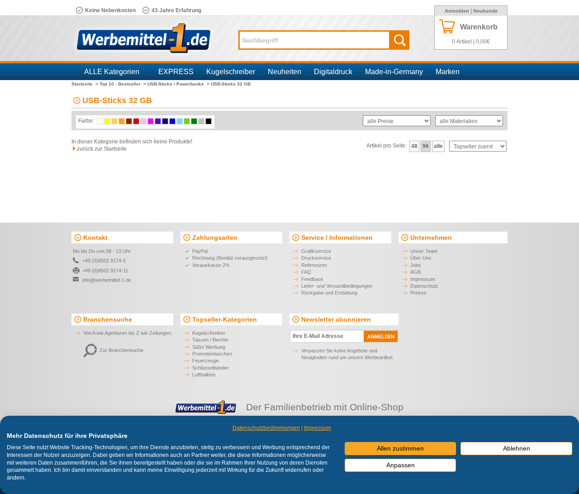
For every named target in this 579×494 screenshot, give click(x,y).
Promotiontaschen (212, 353)
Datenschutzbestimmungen (266, 428)
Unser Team (423, 251)
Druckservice (316, 258)
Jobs (415, 265)
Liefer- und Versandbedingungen (336, 286)
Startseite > (84, 83)
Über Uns (421, 258)
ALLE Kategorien (111, 72)
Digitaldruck (333, 72)
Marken (448, 72)
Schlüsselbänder (210, 367)
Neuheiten (284, 72)
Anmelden (457, 11)
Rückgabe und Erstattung (329, 292)
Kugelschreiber (230, 72)
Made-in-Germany (394, 72)
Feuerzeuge (205, 360)
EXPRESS (176, 72)
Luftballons (204, 374)
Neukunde (485, 11)
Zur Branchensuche (121, 350)
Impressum (422, 279)
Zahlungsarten (214, 237)
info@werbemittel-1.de (106, 280)
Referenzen (314, 265)
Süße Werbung (208, 347)
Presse (418, 292)
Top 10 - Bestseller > (123, 83)
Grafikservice (316, 251)
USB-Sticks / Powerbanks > (178, 83)
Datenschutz (424, 286)
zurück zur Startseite (102, 149)
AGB (415, 272)
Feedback (312, 279)
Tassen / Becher (210, 339)
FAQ (306, 272)
